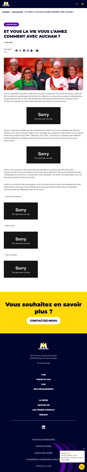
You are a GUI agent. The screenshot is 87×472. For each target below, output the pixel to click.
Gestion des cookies (43, 453)
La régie (43, 400)
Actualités (17, 12)
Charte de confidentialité (43, 439)
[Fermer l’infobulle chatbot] (83, 448)
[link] (16, 50)
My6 (43, 384)
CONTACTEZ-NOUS (43, 320)
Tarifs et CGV (43, 379)
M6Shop (43, 415)
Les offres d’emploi (43, 410)
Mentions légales (43, 446)
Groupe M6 (44, 405)
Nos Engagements (43, 389)
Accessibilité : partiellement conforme (43, 459)
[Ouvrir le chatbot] (82, 467)
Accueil (6, 12)
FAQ (43, 375)
